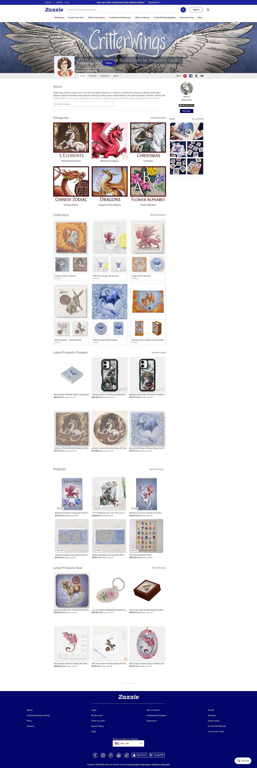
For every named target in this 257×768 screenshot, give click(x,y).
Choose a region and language (125, 739)
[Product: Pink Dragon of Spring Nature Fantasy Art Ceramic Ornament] (147, 644)
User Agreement (133, 765)
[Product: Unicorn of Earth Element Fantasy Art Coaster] (110, 429)
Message (186, 111)
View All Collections (158, 215)
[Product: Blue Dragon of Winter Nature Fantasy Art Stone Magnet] (72, 375)
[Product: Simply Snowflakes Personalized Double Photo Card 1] (72, 536)
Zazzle (48, 2)
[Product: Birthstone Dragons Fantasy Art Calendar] (72, 494)
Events (59, 2)
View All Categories (158, 118)
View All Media (198, 119)
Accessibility (165, 765)
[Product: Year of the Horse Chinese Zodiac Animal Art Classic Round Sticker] (110, 644)
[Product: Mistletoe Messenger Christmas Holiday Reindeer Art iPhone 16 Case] (147, 375)
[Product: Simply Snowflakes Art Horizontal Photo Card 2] (109, 536)
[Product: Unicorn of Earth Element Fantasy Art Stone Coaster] (72, 429)
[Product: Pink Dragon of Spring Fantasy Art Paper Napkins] (72, 644)
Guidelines (156, 765)
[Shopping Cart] (208, 10)
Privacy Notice (145, 765)
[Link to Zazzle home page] (55, 9)
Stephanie (186, 99)
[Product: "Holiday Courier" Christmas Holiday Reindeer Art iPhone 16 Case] (110, 375)
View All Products (159, 352)
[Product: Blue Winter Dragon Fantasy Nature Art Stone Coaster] (147, 429)
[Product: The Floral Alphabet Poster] (146, 536)
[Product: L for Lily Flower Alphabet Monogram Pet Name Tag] (110, 591)
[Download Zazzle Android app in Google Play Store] (157, 755)
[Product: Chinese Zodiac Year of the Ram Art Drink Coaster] (72, 591)
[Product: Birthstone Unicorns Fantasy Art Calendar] (146, 494)
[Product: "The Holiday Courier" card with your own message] (109, 494)
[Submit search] (183, 9)
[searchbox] (125, 10)
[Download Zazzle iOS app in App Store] (139, 755)
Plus (67, 2)
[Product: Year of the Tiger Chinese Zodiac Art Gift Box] (147, 591)
